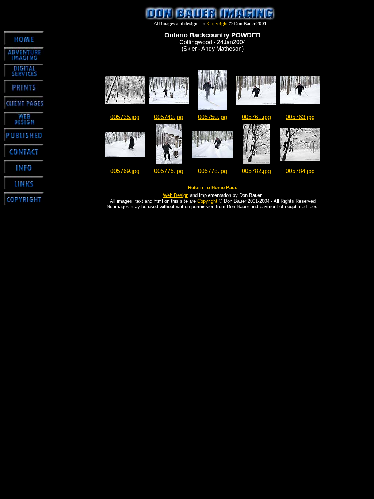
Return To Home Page (212, 187)
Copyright (217, 23)
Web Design (175, 195)
